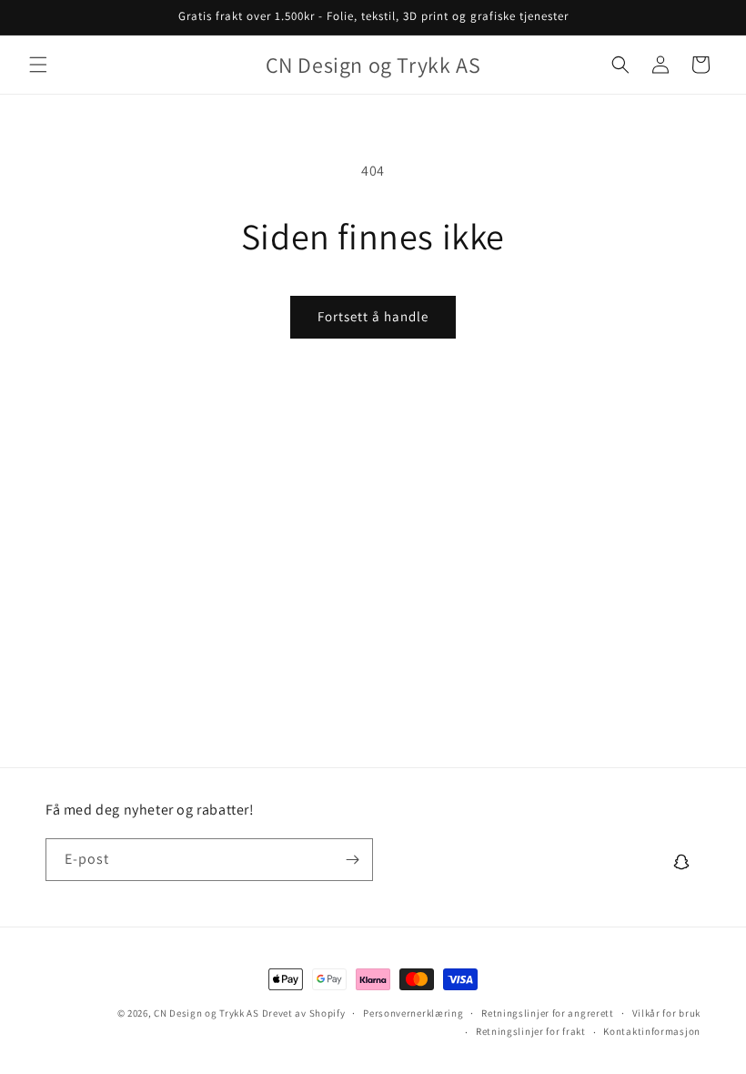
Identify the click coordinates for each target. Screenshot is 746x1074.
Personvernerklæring (413, 1013)
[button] (38, 65)
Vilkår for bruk (666, 1013)
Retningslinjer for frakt (531, 1031)
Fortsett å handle (373, 316)
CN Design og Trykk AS (206, 1013)
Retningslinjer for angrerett (547, 1013)
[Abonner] (352, 859)
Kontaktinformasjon (652, 1031)
